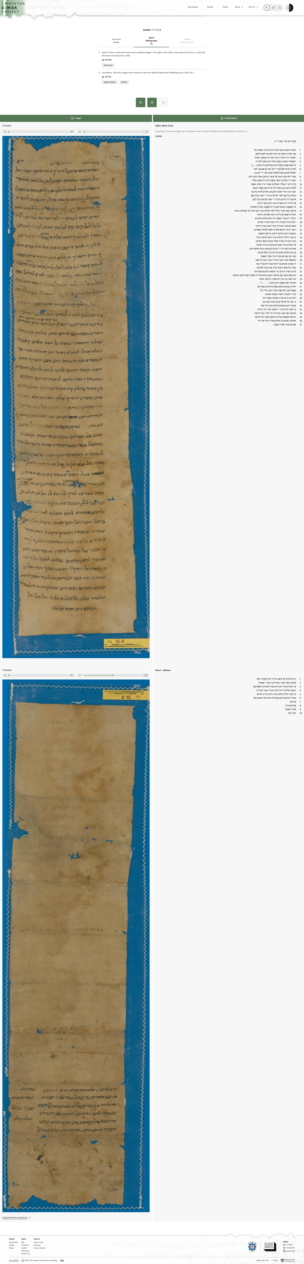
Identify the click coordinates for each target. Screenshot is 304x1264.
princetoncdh (290, 1251)
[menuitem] (191, 8)
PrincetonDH (290, 1248)
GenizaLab (289, 1245)
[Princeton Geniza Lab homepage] (254, 1246)
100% (71, 132)
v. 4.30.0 (275, 1260)
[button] (14, 9)
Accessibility (14, 1260)
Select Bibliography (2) (151, 41)
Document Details (116, 40)
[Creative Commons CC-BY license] (62, 1261)
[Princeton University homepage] (288, 1261)
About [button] (237, 7)
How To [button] (251, 7)
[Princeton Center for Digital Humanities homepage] (271, 1246)
